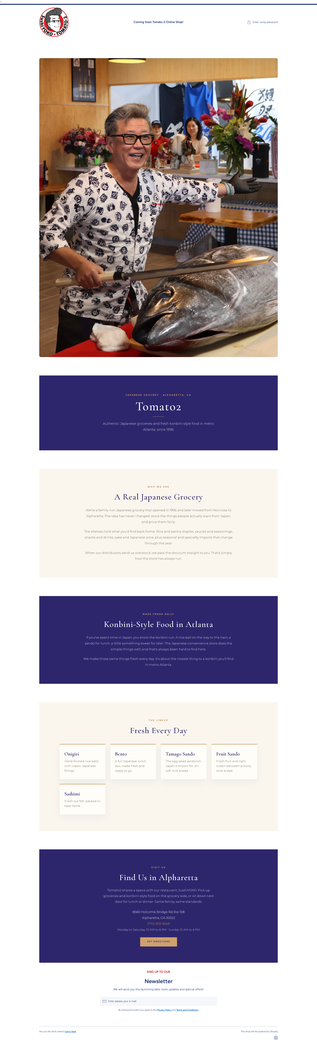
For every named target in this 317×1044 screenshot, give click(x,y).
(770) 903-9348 (158, 924)
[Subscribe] (212, 1001)
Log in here (70, 1031)
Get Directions (158, 941)
